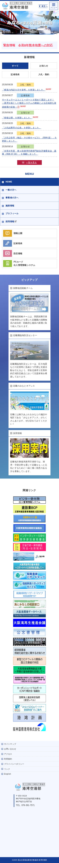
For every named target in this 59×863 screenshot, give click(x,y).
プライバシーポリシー (14, 764)
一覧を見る (31, 162)
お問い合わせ (10, 749)
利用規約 (8, 759)
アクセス (8, 754)
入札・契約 (43, 74)
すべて (15, 66)
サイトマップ (10, 744)
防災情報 (18, 253)
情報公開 (18, 233)
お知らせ (43, 66)
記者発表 (15, 74)
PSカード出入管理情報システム (24, 263)
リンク (7, 769)
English (7, 774)
